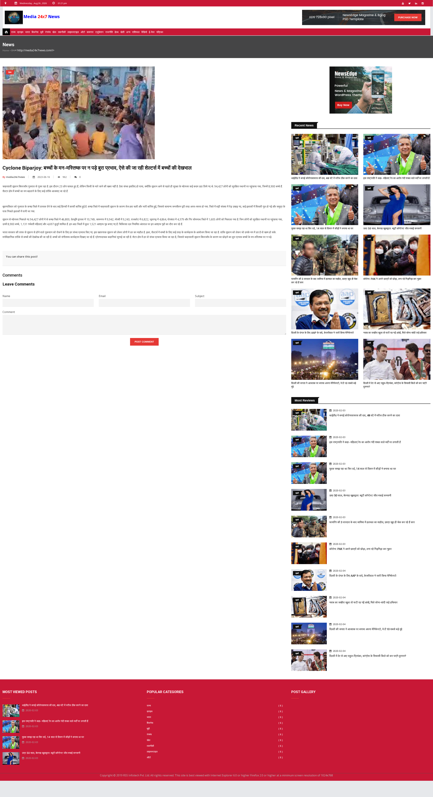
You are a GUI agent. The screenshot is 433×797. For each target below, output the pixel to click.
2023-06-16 (43, 177)
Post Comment (144, 341)
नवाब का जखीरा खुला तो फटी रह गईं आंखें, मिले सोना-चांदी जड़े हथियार (395, 332)
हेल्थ (117, 32)
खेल (54, 32)
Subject (199, 296)
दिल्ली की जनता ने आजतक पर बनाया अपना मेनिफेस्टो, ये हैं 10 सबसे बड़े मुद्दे (365, 629)
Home (6, 50)
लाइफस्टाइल (73, 32)
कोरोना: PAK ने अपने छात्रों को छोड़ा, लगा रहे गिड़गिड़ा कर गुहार (392, 278)
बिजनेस (35, 32)
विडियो (144, 32)
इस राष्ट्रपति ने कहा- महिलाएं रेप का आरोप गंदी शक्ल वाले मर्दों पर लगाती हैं (396, 178)
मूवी (41, 32)
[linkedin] (416, 3)
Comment (9, 312)
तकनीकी (62, 32)
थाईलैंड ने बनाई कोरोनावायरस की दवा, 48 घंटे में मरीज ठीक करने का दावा (324, 178)
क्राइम (20, 32)
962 (65, 177)
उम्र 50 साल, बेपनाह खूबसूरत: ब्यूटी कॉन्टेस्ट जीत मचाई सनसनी (392, 228)
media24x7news (14, 177)
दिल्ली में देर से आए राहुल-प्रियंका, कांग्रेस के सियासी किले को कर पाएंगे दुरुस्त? (367, 656)
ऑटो (83, 32)
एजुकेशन (99, 32)
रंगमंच (48, 32)
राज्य (13, 32)
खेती (122, 32)
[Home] (5, 31)
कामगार (90, 32)
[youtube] (402, 3)
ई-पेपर (152, 32)
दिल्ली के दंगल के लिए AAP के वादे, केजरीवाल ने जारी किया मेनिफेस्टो (322, 332)
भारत (27, 32)
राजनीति (109, 32)
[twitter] (409, 3)
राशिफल (136, 32)
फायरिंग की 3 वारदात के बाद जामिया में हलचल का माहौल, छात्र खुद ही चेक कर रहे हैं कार (372, 522)
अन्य (128, 32)
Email (102, 296)
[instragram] (422, 3)
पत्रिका (159, 32)
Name (6, 296)
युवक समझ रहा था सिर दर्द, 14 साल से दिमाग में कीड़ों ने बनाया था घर (322, 228)
